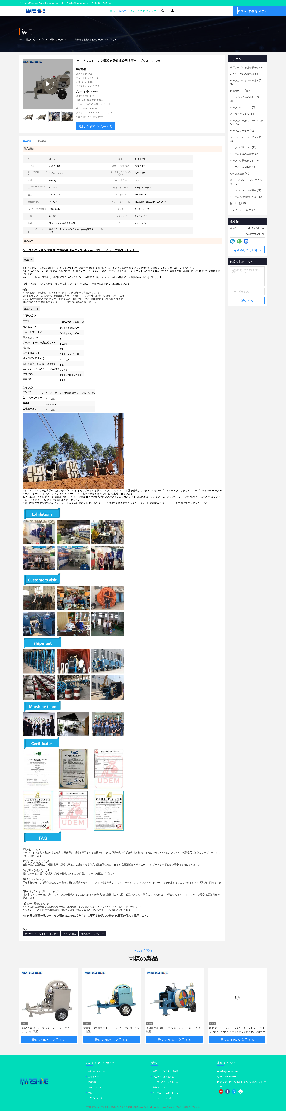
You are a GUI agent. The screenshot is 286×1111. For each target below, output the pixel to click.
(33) (242, 114)
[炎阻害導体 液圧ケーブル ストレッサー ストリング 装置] (111, 997)
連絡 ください (94, 1087)
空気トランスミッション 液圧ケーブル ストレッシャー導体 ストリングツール (237, 1030)
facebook (227, 1091)
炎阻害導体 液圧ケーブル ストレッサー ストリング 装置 (110, 1030)
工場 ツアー (93, 1077)
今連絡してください (247, 250)
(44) (245, 82)
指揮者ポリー (159, 1087)
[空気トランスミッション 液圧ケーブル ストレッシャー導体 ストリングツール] (237, 997)
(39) (242, 130)
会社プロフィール (96, 1071)
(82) (243, 167)
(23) (243, 147)
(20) (245, 139)
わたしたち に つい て (142, 11)
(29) (238, 203)
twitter (234, 1091)
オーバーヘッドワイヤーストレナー (41, 934)
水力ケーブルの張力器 (42, 39)
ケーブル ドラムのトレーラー (167, 1093)
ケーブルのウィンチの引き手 (166, 1082)
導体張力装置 (69, 934)
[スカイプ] (232, 241)
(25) (247, 182)
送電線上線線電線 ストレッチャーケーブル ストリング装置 (49, 1030)
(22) (245, 190)
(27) (244, 154)
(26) (246, 67)
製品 (121, 11)
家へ (112, 11)
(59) (239, 173)
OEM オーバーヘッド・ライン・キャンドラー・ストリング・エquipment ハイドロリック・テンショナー (174, 1030)
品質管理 (92, 1082)
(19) (246, 99)
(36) (246, 196)
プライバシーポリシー (98, 1098)
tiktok (240, 1091)
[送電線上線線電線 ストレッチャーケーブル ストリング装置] (49, 997)
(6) (242, 107)
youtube (221, 1091)
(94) (246, 122)
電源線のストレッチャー (92, 934)
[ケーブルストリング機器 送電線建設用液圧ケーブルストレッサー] (48, 84)
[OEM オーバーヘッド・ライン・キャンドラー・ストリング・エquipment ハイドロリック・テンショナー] (174, 997)
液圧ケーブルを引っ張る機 (165, 1071)
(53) (244, 74)
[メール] (246, 241)
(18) (244, 160)
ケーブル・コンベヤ (162, 1098)
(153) (240, 90)
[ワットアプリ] (239, 241)
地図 (90, 1093)
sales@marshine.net (78, 3)
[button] (70, 116)
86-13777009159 (102, 3)
